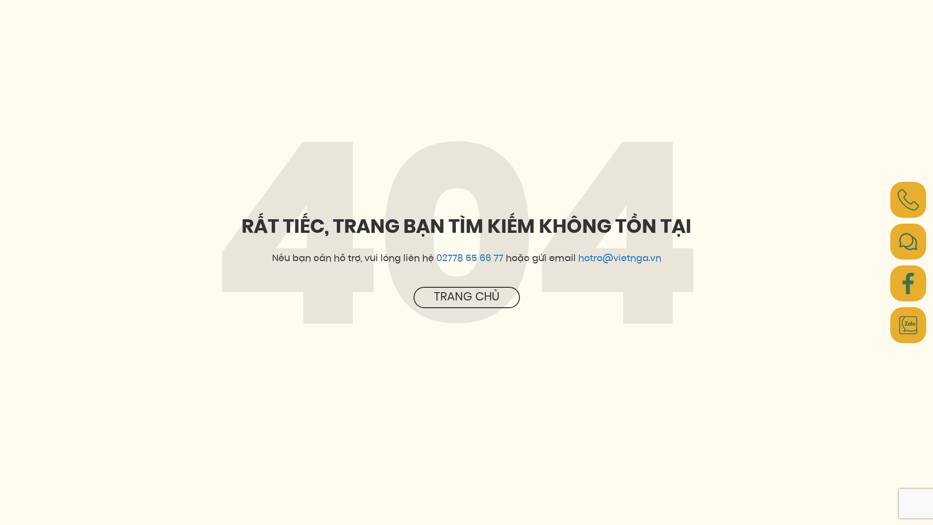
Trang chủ (467, 297)
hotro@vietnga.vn (619, 258)
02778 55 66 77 (469, 258)
